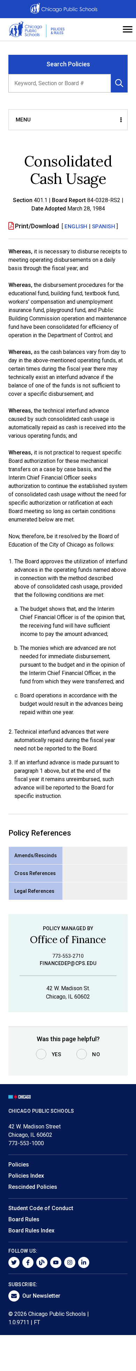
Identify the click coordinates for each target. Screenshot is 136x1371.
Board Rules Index (31, 1230)
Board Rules (23, 1219)
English (76, 226)
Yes (56, 1054)
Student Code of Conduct (40, 1208)
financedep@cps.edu (68, 963)
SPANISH (103, 226)
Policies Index (26, 1175)
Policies (18, 1164)
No (96, 1054)
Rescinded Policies (32, 1187)
